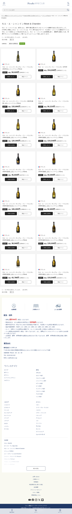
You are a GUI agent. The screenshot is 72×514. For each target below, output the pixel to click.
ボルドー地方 (39, 375)
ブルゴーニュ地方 (40, 378)
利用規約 (36, 482)
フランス (38, 372)
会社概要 (36, 487)
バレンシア (39, 415)
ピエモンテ (7, 407)
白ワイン (6, 375)
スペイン (38, 402)
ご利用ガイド (36, 479)
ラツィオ (6, 410)
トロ (37, 420)
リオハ (37, 405)
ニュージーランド (40, 434)
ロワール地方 (39, 383)
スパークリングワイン (9, 377)
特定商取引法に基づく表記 (36, 484)
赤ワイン (6, 372)
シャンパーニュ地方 (41, 380)
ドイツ (6, 423)
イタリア (6, 402)
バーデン (6, 426)
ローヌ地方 (39, 386)
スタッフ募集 (36, 492)
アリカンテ (39, 418)
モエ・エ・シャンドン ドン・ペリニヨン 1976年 (52, 67)
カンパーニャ (7, 415)
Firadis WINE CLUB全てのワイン (32, 15)
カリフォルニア (40, 431)
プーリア (6, 418)
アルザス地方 (39, 394)
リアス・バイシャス (41, 412)
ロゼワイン (7, 380)
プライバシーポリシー (36, 489)
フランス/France (46, 15)
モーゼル (6, 429)
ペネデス (38, 410)
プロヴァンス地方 (40, 391)
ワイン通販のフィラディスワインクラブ (11, 15)
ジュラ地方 (39, 396)
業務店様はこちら (36, 495)
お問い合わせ (36, 476)
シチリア (6, 420)
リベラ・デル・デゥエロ (42, 407)
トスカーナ (7, 405)
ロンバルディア (8, 412)
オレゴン (38, 429)
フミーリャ (39, 423)
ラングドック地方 (40, 388)
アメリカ (38, 426)
